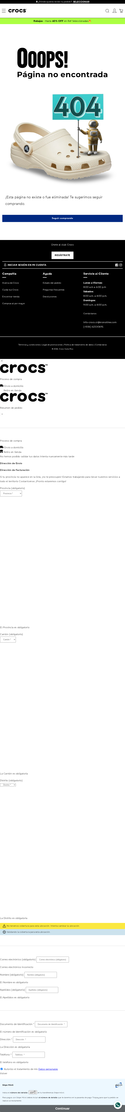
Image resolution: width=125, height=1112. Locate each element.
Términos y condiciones (29, 344)
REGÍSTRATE (62, 255)
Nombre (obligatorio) (12, 974)
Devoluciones (50, 296)
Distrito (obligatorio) (11, 780)
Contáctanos (89, 313)
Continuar (62, 1108)
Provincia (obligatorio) (12, 488)
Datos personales (48, 1069)
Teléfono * (6, 1054)
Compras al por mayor (13, 303)
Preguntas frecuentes (53, 289)
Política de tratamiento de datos (78, 344)
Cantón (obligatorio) (11, 634)
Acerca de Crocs (10, 283)
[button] (3, 10)
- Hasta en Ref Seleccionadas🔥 (62, 21)
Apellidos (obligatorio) (12, 989)
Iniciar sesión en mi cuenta (27, 265)
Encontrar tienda (11, 296)
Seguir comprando (62, 218)
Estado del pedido (52, 283)
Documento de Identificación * (17, 1024)
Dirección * (6, 1039)
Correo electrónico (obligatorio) (18, 959)
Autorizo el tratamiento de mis (31, 1069)
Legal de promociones (52, 344)
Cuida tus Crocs (10, 289)
